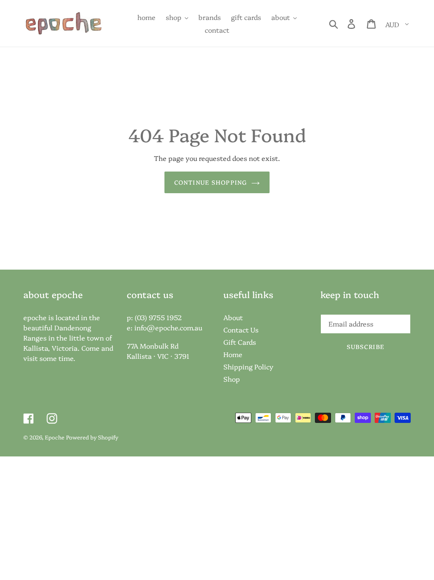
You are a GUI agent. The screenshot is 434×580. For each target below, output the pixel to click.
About (233, 317)
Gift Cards (239, 341)
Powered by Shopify (92, 437)
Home (232, 354)
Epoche (54, 437)
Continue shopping (210, 182)
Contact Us (241, 329)
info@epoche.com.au (168, 327)
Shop (231, 378)
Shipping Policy (248, 366)
